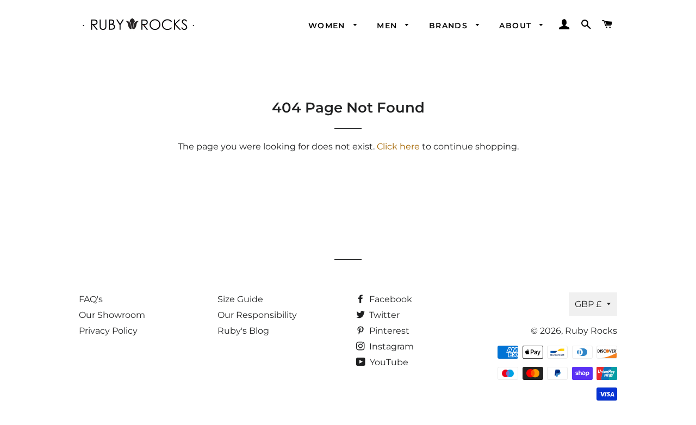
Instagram (390, 346)
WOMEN (328, 25)
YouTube (388, 362)
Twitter (383, 315)
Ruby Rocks (591, 331)
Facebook (389, 299)
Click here (398, 146)
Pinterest (388, 331)
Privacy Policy (108, 331)
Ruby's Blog (243, 331)
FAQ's (91, 299)
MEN (388, 25)
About (516, 25)
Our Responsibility (257, 315)
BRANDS (450, 25)
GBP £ (588, 304)
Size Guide (240, 299)
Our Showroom (112, 315)
